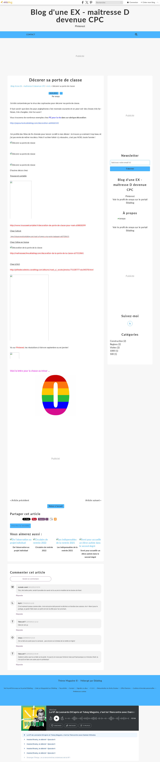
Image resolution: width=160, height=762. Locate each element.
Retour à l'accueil (56, 506)
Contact (30, 35)
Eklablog (98, 681)
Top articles (63, 688)
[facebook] (82, 2)
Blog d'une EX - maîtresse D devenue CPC (80, 16)
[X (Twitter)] (86, 2)
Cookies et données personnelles (143, 688)
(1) (114, 351)
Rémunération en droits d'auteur (107, 688)
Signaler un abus (82, 688)
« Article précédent (19, 500)
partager (72, 725)
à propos (86, 725)
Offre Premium (125, 688)
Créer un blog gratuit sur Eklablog (46, 688)
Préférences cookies (79, 691)
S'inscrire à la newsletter (20, 526)
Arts (48, 86)
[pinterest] (90, 2)
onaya (131, 200)
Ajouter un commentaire (30, 579)
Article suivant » (93, 500)
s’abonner (57, 725)
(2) (118, 341)
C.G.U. (92, 688)
